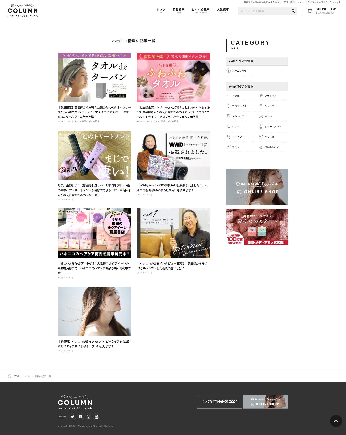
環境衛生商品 (272, 147)
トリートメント (273, 126)
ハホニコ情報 (239, 70)
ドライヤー (238, 137)
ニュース (269, 137)
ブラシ (235, 147)
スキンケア (238, 116)
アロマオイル (239, 106)
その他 (235, 96)
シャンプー (271, 106)
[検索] (293, 11)
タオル (235, 126)
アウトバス (271, 96)
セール (268, 116)
